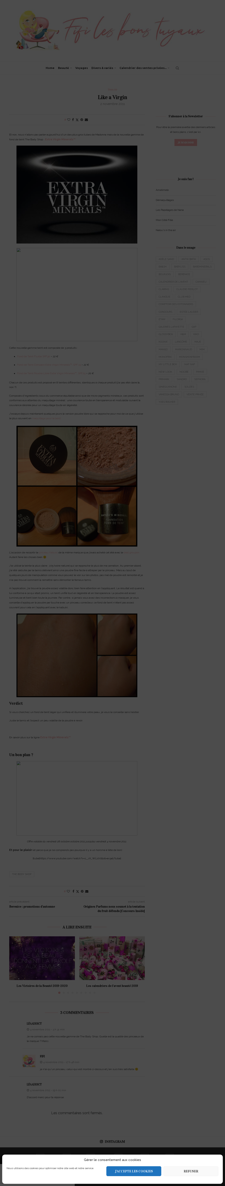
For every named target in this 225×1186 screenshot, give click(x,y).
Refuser (191, 1171)
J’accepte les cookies (134, 1171)
